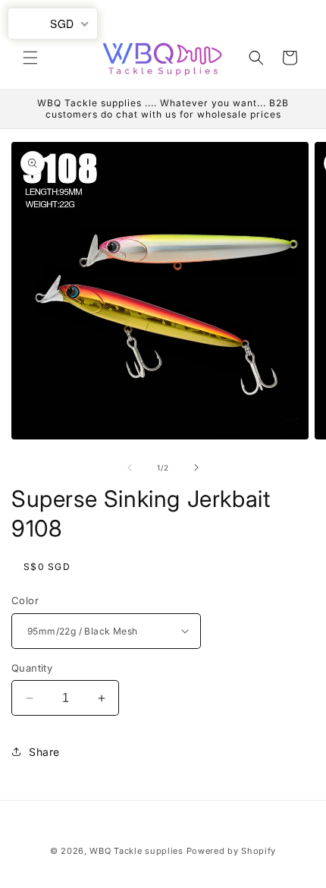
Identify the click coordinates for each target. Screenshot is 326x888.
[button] (30, 57)
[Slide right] (196, 467)
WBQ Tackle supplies (136, 850)
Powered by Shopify (232, 850)
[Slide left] (129, 467)
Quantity (31, 668)
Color (25, 600)
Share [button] (44, 751)
